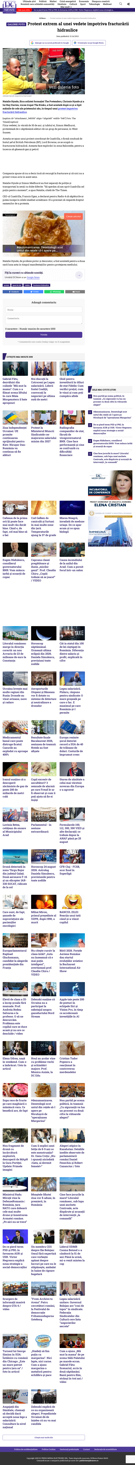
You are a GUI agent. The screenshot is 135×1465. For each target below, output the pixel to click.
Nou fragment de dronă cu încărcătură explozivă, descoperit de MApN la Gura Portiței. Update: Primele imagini (15, 1157)
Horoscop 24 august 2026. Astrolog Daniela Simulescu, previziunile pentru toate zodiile (43, 873)
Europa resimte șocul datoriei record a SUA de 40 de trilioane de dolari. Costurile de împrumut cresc (71, 746)
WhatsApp (56, 292)
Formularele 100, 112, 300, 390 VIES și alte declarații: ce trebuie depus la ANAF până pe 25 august (72, 833)
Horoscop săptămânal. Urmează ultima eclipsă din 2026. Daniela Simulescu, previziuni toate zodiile (43, 654)
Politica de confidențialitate (25, 1449)
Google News (33, 277)
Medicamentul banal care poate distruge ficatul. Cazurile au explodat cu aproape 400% (15, 746)
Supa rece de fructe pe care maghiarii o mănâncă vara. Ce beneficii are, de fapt (15, 1105)
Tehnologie (94, 4)
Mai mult (66, 6)
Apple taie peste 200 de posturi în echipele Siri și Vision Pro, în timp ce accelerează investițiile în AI (72, 1008)
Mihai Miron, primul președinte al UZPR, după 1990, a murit (43, 917)
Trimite (43, 334)
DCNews (9, 7)
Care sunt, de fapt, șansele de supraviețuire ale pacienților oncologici (14, 918)
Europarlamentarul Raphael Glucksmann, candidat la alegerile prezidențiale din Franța (15, 959)
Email (77, 292)
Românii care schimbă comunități (37, 4)
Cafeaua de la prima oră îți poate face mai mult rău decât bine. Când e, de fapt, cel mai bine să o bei (15, 526)
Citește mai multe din (44, 1437)
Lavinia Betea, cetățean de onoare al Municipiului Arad (14, 830)
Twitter (35, 292)
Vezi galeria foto (64, 87)
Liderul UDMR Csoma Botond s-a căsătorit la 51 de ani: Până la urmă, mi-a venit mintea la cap (72, 1255)
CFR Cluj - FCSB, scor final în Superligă (70, 870)
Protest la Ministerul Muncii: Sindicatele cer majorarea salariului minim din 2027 (43, 434)
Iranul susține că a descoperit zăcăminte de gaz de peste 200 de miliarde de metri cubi (15, 788)
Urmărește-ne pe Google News (91, 43)
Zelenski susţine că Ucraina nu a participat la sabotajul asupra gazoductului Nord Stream (43, 1008)
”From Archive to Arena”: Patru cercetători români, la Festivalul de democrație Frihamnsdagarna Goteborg (43, 1309)
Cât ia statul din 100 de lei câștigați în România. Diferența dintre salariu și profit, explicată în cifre (72, 652)
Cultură (73, 4)
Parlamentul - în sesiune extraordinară (41, 828)
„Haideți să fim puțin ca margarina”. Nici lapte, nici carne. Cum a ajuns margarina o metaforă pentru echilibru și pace (41, 1363)
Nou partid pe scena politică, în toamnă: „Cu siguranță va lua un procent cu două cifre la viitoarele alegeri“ (72, 1109)
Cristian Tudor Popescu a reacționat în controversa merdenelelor (69, 1065)
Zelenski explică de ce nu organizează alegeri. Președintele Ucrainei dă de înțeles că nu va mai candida (43, 1415)
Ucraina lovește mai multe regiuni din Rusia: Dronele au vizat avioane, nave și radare (15, 695)
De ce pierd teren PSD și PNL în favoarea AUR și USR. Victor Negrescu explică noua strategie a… (74, 10)
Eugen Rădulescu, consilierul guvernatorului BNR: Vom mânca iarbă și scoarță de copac (14, 568)
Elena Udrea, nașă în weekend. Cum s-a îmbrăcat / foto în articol (15, 1063)
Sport (83, 4)
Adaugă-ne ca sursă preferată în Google (52, 43)
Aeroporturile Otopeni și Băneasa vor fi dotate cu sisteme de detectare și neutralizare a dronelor (43, 697)
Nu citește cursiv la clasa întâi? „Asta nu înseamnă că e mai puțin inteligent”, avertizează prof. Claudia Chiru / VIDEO (43, 962)
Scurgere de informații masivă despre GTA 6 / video (14, 1304)
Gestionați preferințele (69, 1449)
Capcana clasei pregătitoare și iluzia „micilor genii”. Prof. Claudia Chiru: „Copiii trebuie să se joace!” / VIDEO (43, 570)
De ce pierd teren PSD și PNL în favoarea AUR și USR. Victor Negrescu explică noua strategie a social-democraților (15, 1257)
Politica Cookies (49, 1449)
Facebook (15, 292)
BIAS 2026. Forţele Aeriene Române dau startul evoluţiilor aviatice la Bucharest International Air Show (71, 961)
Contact (86, 1449)
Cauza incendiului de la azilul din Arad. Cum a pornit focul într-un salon (71, 565)
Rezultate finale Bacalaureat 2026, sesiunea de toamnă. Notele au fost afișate (43, 744)
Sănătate (61, 4)
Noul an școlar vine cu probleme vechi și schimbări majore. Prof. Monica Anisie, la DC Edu (43, 1067)
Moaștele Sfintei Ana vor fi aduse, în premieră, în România (43, 1199)
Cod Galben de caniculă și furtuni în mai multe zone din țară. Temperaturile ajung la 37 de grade (43, 526)
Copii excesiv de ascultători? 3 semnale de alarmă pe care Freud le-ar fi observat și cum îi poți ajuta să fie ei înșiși (43, 790)
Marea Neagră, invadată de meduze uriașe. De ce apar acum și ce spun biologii (72, 524)
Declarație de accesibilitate (105, 1449)
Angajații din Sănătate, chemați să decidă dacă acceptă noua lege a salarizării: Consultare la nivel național (15, 1417)
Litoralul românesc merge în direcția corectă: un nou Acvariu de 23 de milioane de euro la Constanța (14, 652)
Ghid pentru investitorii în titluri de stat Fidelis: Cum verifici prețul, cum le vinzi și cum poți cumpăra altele (72, 387)
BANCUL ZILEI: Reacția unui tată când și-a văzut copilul (70, 917)
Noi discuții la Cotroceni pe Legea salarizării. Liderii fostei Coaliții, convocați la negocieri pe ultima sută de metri (43, 389)
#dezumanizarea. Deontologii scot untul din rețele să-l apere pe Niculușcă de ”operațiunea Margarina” (43, 1110)
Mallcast (107, 4)
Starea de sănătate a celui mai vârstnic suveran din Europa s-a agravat (72, 784)
